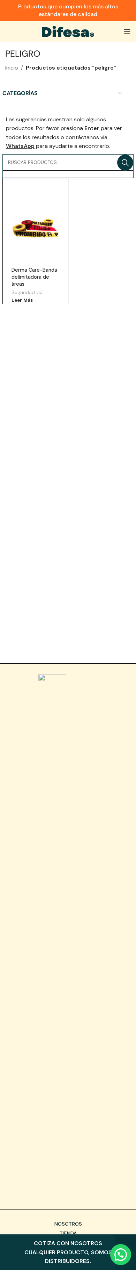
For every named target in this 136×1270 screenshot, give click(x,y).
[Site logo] (68, 31)
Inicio (11, 67)
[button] (120, 1254)
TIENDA (68, 1233)
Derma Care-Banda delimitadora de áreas (34, 277)
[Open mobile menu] (127, 31)
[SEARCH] (125, 163)
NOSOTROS (68, 1224)
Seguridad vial (28, 292)
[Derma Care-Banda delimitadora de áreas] (35, 229)
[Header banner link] (68, 10)
